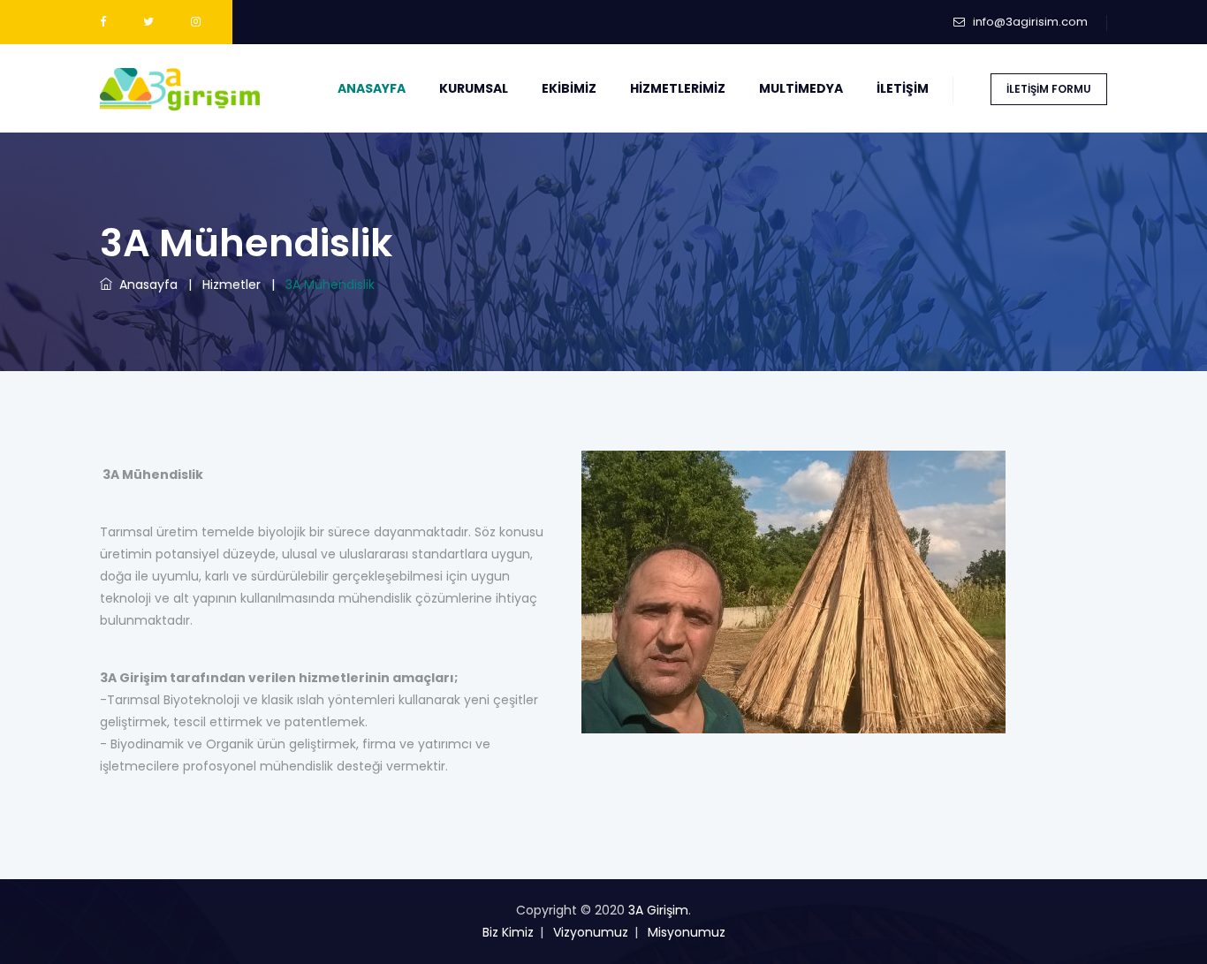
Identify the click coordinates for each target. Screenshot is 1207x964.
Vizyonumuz (590, 932)
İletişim (903, 88)
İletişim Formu (1048, 88)
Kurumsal (473, 88)
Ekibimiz (569, 88)
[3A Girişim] (180, 88)
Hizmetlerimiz (677, 88)
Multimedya (801, 88)
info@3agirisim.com (1030, 21)
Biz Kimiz (508, 932)
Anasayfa (372, 88)
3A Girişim (658, 910)
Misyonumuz (686, 932)
